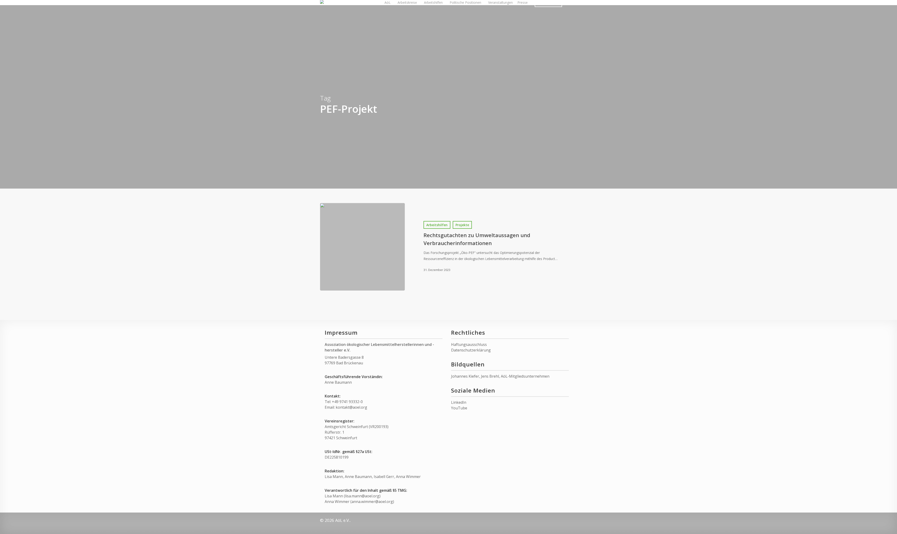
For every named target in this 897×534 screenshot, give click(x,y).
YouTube (459, 408)
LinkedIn (458, 402)
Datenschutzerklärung (471, 350)
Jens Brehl (490, 376)
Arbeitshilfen (437, 225)
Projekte (462, 225)
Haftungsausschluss (469, 344)
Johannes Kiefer (465, 376)
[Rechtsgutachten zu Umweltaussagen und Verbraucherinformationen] (362, 247)
